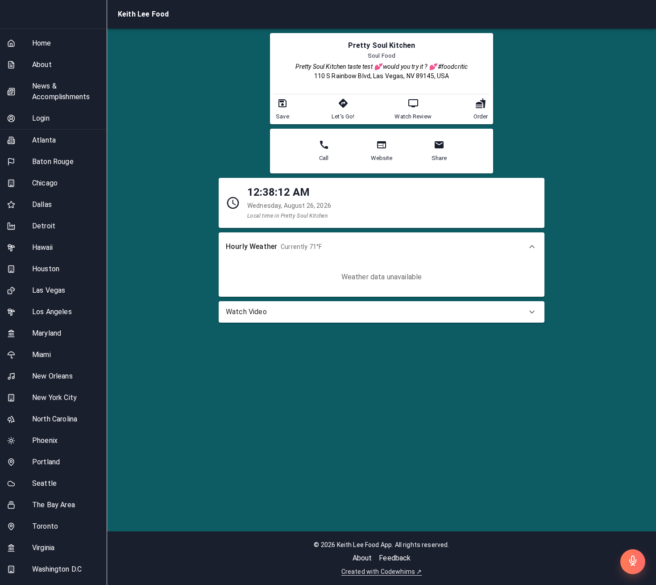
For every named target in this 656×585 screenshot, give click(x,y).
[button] (381, 246)
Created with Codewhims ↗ (381, 571)
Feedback (395, 558)
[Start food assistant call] (632, 561)
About (362, 558)
